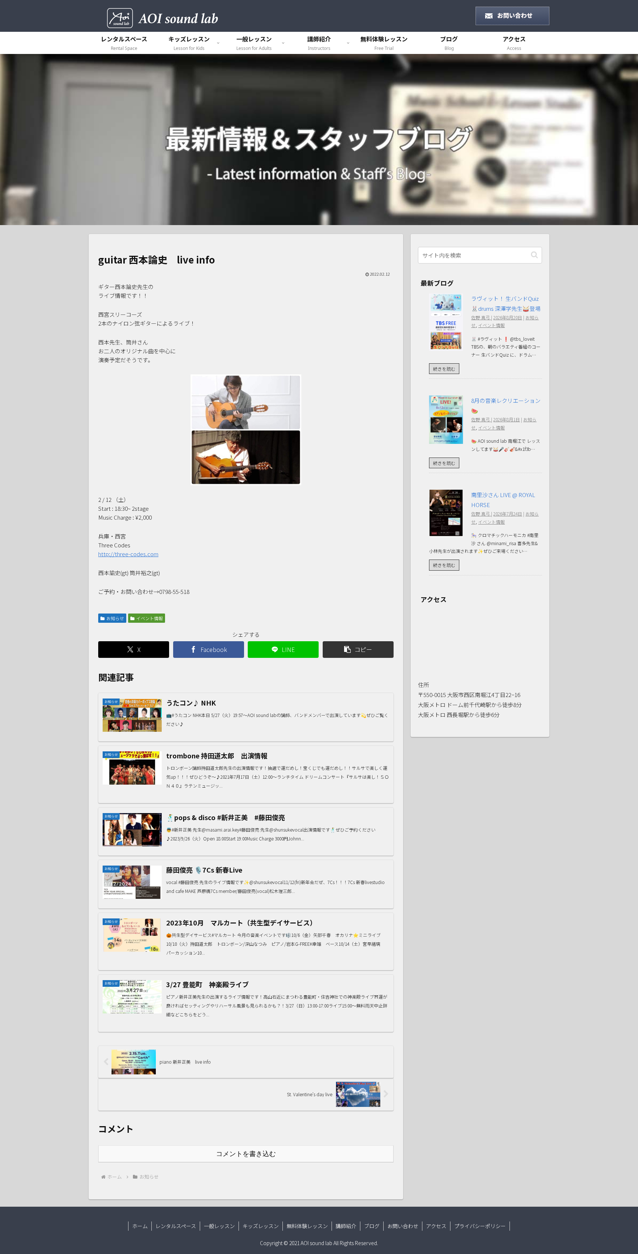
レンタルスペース (175, 1226)
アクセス (436, 1226)
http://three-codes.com (128, 554)
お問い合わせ (402, 1226)
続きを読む (444, 369)
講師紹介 (346, 1226)
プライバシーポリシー (480, 1226)
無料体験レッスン (307, 1226)
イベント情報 (149, 618)
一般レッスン (219, 1226)
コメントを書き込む (246, 1154)
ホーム (140, 1226)
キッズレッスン (261, 1226)
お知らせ (115, 618)
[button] (358, 649)
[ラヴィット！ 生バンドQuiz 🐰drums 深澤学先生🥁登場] (446, 346)
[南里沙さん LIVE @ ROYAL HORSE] (446, 532)
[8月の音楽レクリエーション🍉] (446, 439)
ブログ (372, 1226)
